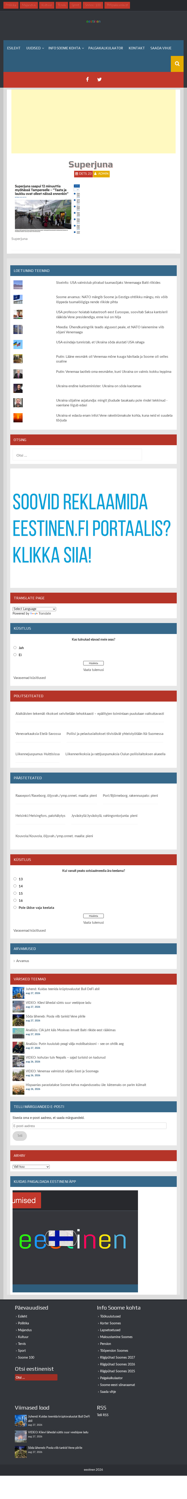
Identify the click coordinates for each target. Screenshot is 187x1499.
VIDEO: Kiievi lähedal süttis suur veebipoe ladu (58, 1003)
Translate (45, 613)
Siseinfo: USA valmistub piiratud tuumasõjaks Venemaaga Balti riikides (108, 282)
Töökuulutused (110, 1316)
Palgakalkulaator (105, 48)
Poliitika (23, 1323)
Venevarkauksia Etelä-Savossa (38, 734)
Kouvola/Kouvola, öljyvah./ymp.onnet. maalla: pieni (54, 836)
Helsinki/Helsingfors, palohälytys (40, 816)
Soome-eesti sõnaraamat (117, 1385)
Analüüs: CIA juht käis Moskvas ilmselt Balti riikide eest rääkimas (71, 1030)
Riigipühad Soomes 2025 (117, 1371)
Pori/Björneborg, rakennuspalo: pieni (130, 795)
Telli (19, 1136)
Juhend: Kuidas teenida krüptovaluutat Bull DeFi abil (62, 989)
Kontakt (137, 48)
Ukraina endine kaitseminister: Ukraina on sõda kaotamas (98, 386)
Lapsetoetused (110, 1330)
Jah (21, 648)
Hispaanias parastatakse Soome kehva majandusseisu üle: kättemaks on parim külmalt (86, 1085)
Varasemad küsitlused (29, 678)
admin (103, 173)
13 (21, 879)
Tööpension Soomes (114, 1350)
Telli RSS (103, 1415)
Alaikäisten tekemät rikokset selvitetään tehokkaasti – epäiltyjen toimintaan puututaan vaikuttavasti (90, 713)
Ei (20, 655)
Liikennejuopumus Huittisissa (38, 754)
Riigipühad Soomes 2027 (117, 1357)
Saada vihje (161, 48)
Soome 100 (26, 1357)
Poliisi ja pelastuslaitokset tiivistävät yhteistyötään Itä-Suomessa (115, 734)
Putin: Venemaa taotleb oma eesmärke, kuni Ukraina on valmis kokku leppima (113, 371)
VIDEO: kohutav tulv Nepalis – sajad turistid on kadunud (66, 1057)
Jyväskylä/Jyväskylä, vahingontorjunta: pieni (104, 816)
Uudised (33, 48)
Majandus (25, 1330)
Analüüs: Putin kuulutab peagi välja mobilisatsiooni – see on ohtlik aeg (75, 1044)
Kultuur (23, 1337)
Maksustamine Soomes (116, 1337)
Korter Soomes (110, 1323)
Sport (22, 1350)
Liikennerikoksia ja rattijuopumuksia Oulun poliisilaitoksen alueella (115, 754)
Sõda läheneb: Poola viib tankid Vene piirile (55, 1016)
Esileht (14, 48)
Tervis (22, 1344)
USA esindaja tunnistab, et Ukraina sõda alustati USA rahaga (100, 342)
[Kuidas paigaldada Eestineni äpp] (75, 1241)
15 (21, 893)
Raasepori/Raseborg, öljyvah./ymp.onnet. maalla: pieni (56, 795)
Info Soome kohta (64, 48)
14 (21, 886)
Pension (105, 1344)
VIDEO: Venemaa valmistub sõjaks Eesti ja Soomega (62, 1071)
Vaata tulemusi (93, 670)
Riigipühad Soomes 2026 (117, 1364)
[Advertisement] (93, 121)
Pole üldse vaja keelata (36, 908)
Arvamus (22, 961)
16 (21, 900)
